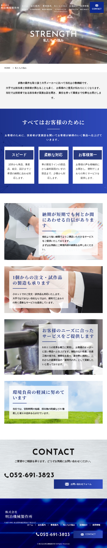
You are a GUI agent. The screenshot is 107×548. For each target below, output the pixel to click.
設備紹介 (73, 7)
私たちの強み (60, 7)
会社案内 (35, 7)
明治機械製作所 (10, 6)
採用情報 (84, 7)
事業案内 (47, 7)
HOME (7, 68)
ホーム (25, 7)
